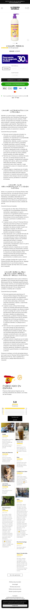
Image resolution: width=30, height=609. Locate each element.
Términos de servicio (15, 586)
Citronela (6, 68)
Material (15, 65)
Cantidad (15, 72)
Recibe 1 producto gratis (15, 591)
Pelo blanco (23, 68)
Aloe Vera (14, 68)
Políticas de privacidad (15, 582)
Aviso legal (15, 584)
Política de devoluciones (15, 589)
